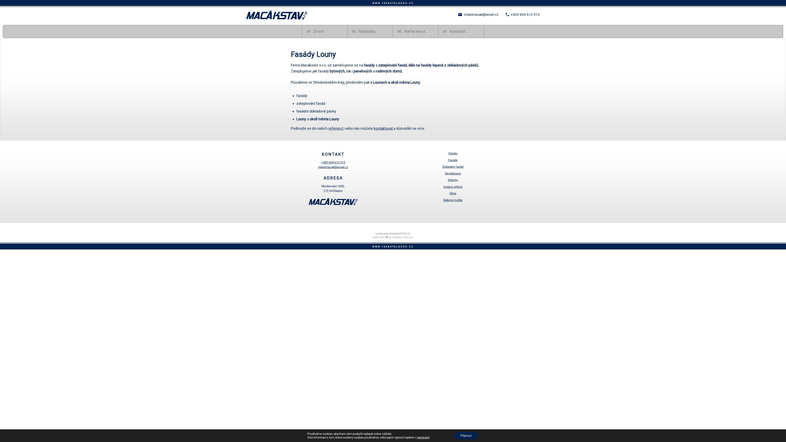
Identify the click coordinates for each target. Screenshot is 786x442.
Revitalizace (453, 173)
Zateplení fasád (452, 167)
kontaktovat (384, 128)
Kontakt (458, 31)
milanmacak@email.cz (481, 14)
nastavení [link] (423, 437)
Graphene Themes (402, 237)
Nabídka (367, 31)
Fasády (453, 160)
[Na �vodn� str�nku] (276, 16)
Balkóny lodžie (452, 200)
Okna (452, 193)
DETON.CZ (404, 233)
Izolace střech (453, 187)
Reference (415, 31)
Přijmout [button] (466, 435)
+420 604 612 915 (525, 14)
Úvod (319, 31)
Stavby (452, 153)
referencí (335, 128)
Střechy (453, 180)
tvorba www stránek (387, 233)
